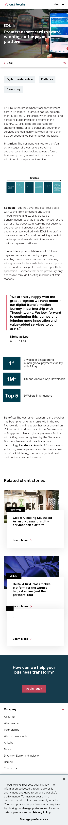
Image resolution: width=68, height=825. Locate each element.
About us (9, 716)
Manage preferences (34, 819)
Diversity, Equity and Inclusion (22, 755)
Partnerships (11, 729)
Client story (13, 89)
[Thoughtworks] (15, 4)
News (7, 749)
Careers (9, 762)
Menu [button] (56, 4)
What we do (11, 723)
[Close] (64, 779)
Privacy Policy (42, 812)
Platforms (47, 79)
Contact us (10, 768)
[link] (34, 689)
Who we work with (15, 736)
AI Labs (8, 742)
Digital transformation (20, 79)
